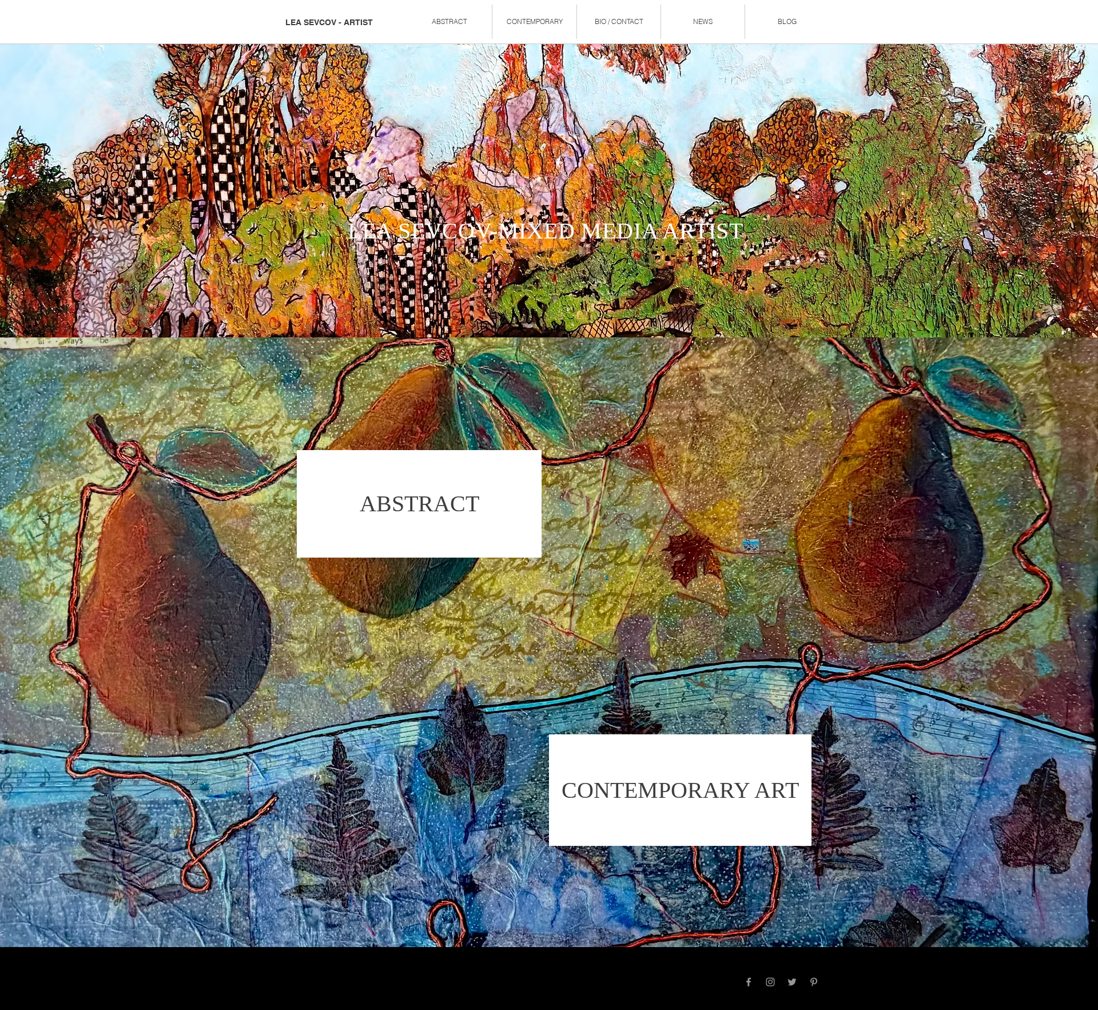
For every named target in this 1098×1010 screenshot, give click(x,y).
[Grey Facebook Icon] (748, 982)
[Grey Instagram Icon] (770, 982)
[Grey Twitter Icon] (792, 982)
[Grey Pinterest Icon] (813, 982)
